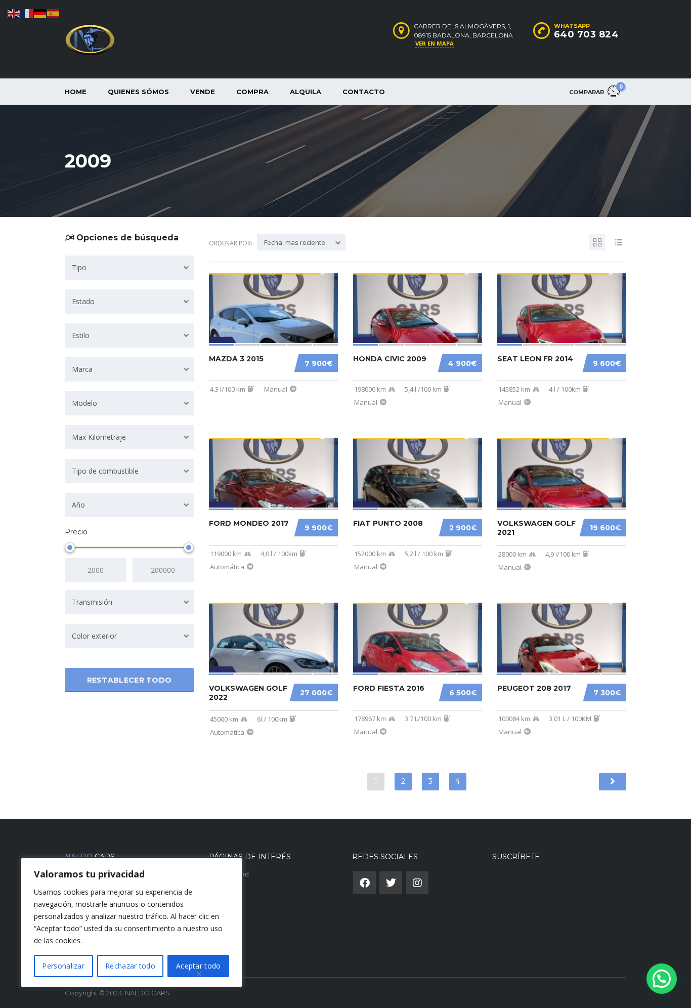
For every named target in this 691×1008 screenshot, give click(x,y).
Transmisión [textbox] (92, 602)
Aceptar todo (198, 966)
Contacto (363, 92)
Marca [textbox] (82, 369)
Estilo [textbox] (81, 335)
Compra (252, 92)
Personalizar (63, 966)
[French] (27, 13)
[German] (40, 13)
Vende (202, 92)
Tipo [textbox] (79, 267)
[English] (14, 13)
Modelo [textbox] (84, 403)
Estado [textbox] (83, 301)
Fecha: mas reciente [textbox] (294, 242)
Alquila (305, 92)
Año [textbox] (78, 505)
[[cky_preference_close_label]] (199, 974)
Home (76, 92)
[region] (131, 922)
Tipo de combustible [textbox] (105, 471)
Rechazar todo (130, 966)
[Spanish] (53, 13)
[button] (661, 978)
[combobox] (129, 268)
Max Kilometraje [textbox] (99, 437)
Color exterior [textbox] (94, 636)
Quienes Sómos (138, 92)
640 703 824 (586, 34)
